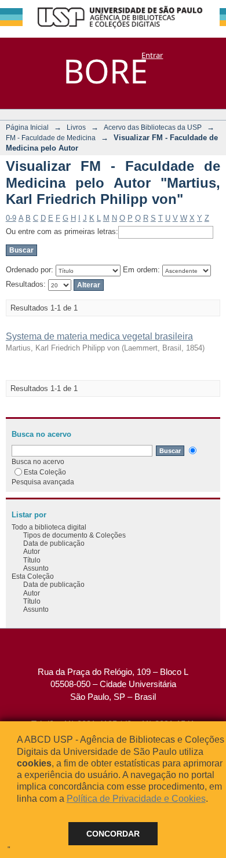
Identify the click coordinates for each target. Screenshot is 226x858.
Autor (31, 551)
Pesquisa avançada (43, 481)
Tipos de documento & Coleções (74, 535)
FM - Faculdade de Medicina (51, 137)
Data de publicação (54, 543)
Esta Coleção (45, 472)
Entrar (152, 55)
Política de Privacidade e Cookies (136, 799)
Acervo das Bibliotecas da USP (153, 127)
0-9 (11, 218)
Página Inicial (27, 127)
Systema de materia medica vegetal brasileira (99, 336)
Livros (76, 127)
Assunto (36, 568)
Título (32, 560)
